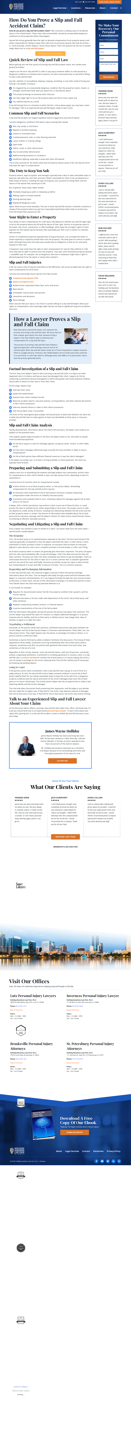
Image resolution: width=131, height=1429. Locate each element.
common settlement (31, 657)
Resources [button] (90, 8)
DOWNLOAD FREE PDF (75, 1132)
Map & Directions (73, 1010)
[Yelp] (119, 1161)
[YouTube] (102, 1161)
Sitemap (42, 1161)
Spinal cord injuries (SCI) (23, 282)
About (102, 8)
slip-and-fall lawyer (35, 48)
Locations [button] (75, 8)
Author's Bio (62, 761)
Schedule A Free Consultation (50, 53)
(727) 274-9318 (77, 1059)
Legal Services (59, 8)
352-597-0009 (90, 2)
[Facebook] (96, 1161)
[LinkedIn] (113, 1161)
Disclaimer (98, 1151)
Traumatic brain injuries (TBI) (25, 278)
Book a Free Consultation (109, 2)
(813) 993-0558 (77, 1006)
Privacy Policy (113, 1151)
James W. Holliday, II (21, 1387)
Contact (114, 8)
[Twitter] (108, 1161)
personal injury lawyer (56, 711)
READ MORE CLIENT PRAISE (65, 837)
